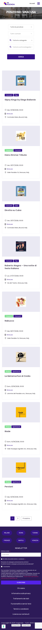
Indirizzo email (5, 551)
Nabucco (9, 320)
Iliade (7, 431)
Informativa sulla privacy (21, 593)
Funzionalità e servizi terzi (21, 604)
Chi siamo (21, 588)
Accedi (32, 3)
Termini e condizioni (21, 609)
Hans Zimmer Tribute (16, 155)
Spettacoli (16, 371)
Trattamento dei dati (21, 599)
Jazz (16, 206)
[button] (7, 532)
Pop (16, 95)
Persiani (9, 486)
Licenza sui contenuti (21, 614)
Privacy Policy (16, 625)
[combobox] (21, 27)
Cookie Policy (26, 625)
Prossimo (26, 518)
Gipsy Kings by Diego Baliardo (20, 99)
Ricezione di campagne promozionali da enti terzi (14, 562)
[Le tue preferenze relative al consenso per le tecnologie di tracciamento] (4, 626)
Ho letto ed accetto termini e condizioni (14, 559)
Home (17, 15)
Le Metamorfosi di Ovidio (17, 376)
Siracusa (10, 114)
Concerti (9, 95)
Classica (9, 150)
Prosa (8, 371)
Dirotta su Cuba (13, 210)
